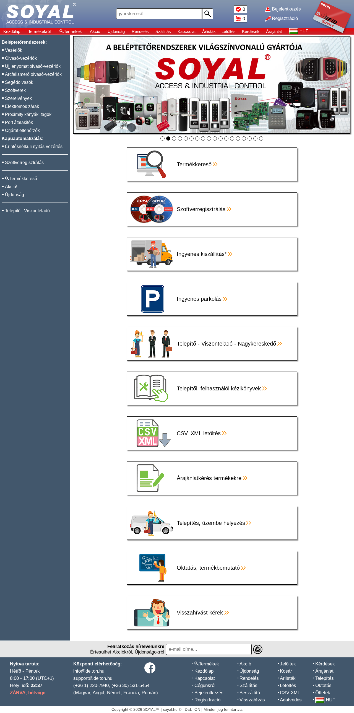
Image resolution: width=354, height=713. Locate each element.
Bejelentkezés (208, 692)
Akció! (11, 186)
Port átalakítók (19, 122)
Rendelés (140, 31)
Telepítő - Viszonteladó (27, 210)
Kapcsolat (187, 31)
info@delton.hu (88, 671)
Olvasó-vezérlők (21, 58)
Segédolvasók (19, 82)
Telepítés (324, 678)
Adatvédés (291, 699)
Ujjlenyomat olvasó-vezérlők (33, 66)
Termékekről (39, 31)
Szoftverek (15, 90)
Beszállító (250, 692)
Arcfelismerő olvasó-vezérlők (33, 74)
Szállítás (163, 31)
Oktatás (323, 685)
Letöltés (229, 31)
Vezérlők (13, 50)
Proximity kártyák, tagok (28, 114)
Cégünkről (204, 685)
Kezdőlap (11, 31)
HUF (330, 699)
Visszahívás (252, 699)
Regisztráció (207, 699)
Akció (95, 31)
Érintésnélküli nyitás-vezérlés (34, 146)
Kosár (286, 671)
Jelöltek (288, 664)
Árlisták (209, 31)
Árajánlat (274, 31)
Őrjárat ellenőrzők (22, 130)
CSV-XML (290, 692)
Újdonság (116, 31)
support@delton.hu (92, 678)
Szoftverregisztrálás (24, 162)
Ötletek (322, 692)
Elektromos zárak (22, 106)
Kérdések (250, 31)
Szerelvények (18, 98)
